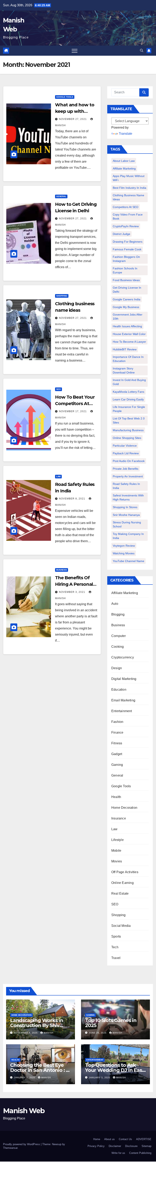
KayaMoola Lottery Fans (128, 391)
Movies (116, 861)
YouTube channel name (128, 561)
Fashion (117, 721)
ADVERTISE (143, 1139)
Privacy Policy (96, 1146)
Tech (114, 947)
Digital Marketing (123, 679)
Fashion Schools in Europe (125, 270)
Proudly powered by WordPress (22, 1144)
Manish (48, 1033)
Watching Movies (123, 553)
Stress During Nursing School (127, 524)
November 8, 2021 (72, 498)
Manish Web (23, 1110)
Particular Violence (125, 445)
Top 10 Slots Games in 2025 (110, 1022)
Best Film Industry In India (129, 187)
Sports (116, 936)
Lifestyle (117, 840)
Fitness (116, 743)
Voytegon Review (124, 545)
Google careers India (126, 299)
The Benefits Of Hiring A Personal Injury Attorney (74, 584)
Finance (117, 732)
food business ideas (126, 280)
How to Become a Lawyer (129, 341)
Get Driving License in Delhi (127, 289)
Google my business (126, 307)
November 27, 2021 (73, 119)
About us (109, 1139)
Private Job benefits (125, 468)
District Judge (121, 234)
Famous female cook (127, 249)
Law (58, 476)
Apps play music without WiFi (128, 178)
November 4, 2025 (26, 1033)
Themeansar (10, 1147)
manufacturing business (128, 430)
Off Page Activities (124, 872)
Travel (115, 958)
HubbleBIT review (124, 349)
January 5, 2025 (25, 1077)
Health (116, 797)
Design (116, 668)
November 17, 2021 (73, 411)
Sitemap (146, 1146)
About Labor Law (124, 160)
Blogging (118, 614)
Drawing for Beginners (127, 241)
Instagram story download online (124, 370)
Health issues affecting (127, 326)
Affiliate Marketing (124, 168)
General (61, 196)
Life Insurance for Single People (129, 409)
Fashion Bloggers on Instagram (126, 258)
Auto (114, 603)
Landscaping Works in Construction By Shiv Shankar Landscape (36, 1025)
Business (61, 570)
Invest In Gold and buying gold (129, 382)
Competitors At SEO (125, 207)
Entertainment (121, 711)
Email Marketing (123, 700)
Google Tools (64, 97)
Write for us (118, 1152)
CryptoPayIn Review (126, 226)
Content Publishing (140, 1152)
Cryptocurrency (122, 657)
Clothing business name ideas (128, 197)
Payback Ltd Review (126, 453)
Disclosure (131, 1146)
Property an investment (128, 476)
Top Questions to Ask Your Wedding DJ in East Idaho (114, 1070)
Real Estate (120, 893)
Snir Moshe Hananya (126, 514)
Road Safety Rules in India (126, 486)
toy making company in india (128, 536)
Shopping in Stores (125, 507)
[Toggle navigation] (74, 50)
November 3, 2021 (72, 592)
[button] (141, 50)
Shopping (61, 296)
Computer (118, 636)
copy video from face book (128, 216)
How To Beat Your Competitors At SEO (74, 403)
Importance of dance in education (128, 359)
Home (96, 1139)
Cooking (117, 646)
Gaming (117, 764)
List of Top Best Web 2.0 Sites (129, 420)
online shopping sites (127, 438)
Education (118, 689)
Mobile (116, 850)
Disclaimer (115, 1146)
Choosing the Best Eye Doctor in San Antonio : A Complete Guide (39, 1070)
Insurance (118, 818)
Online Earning (122, 882)
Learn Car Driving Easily (128, 399)
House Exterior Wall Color (129, 334)
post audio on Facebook (129, 461)
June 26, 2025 (98, 1033)
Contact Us (125, 1139)
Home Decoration (124, 807)
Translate (125, 133)
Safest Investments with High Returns (128, 497)
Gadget (116, 754)
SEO (58, 389)
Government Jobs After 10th (127, 316)
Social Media (121, 925)
